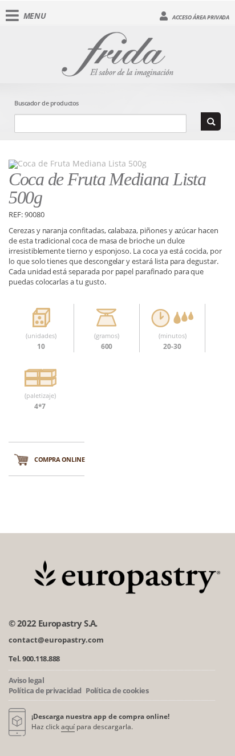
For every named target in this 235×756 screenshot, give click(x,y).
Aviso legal (26, 680)
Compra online (59, 459)
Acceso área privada (200, 17)
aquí (68, 726)
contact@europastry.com (56, 640)
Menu (34, 15)
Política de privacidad (45, 690)
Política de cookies (117, 690)
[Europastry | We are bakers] (124, 575)
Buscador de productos (46, 103)
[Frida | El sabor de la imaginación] (117, 52)
